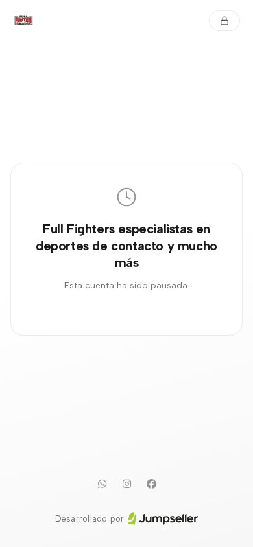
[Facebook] (151, 484)
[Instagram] (126, 484)
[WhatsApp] (102, 484)
